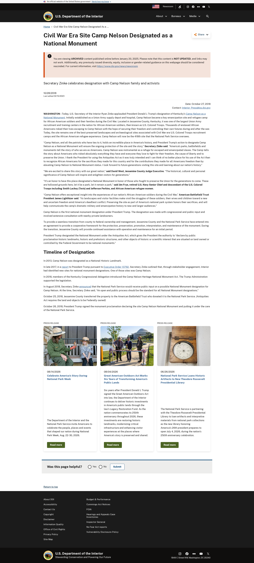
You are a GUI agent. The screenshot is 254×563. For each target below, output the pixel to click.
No (105, 466)
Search (207, 16)
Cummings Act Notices (98, 504)
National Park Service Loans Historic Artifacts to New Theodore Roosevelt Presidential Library (183, 379)
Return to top (51, 486)
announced (85, 286)
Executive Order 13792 (116, 267)
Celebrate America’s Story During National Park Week (67, 377)
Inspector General (95, 522)
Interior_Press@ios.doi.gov (196, 107)
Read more (56, 445)
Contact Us (49, 509)
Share (201, 34)
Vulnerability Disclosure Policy (102, 532)
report (65, 267)
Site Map (48, 539)
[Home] (48, 16)
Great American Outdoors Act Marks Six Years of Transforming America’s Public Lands (126, 379)
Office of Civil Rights (54, 529)
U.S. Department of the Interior (79, 16)
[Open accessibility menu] (180, 6)
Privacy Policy (51, 534)
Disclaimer (49, 519)
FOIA (89, 509)
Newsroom (168, 6)
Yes (94, 466)
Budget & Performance (98, 499)
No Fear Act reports (96, 527)
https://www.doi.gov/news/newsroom (117, 66)
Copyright (49, 514)
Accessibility (50, 504)
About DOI (49, 499)
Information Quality (53, 524)
